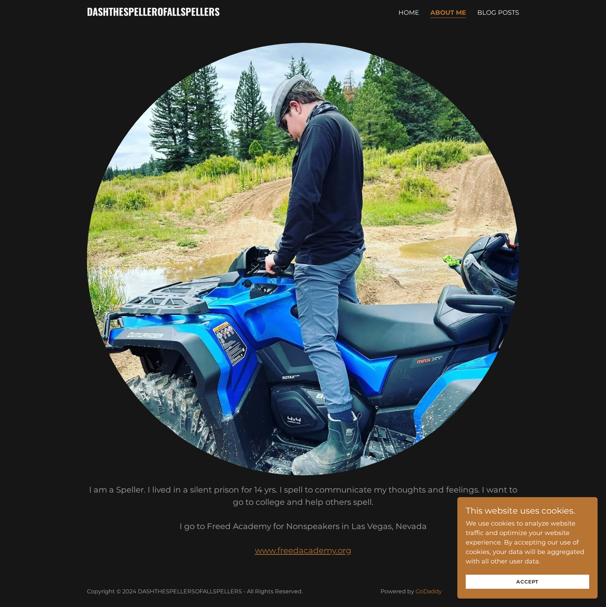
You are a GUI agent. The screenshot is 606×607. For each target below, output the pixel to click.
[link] (162, 14)
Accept (527, 582)
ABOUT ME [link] (448, 13)
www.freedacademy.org (303, 550)
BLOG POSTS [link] (498, 13)
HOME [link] (408, 13)
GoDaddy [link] (429, 591)
